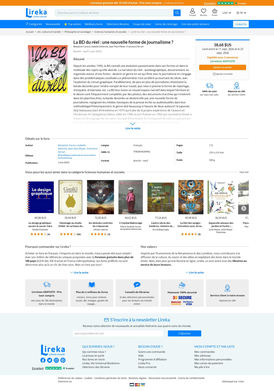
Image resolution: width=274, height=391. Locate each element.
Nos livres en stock (93, 359)
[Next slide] (243, 208)
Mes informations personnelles (213, 359)
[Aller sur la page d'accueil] (36, 12)
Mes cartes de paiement (208, 363)
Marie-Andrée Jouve (130, 226)
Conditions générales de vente (110, 378)
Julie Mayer (214, 229)
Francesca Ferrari (135, 46)
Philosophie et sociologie (78, 31)
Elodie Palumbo (40, 229)
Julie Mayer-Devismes (224, 230)
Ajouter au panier (222, 67)
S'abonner (184, 333)
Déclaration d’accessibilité (162, 378)
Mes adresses (202, 355)
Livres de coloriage (166, 24)
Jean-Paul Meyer (117, 46)
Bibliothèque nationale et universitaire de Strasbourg (77, 156)
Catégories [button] (35, 24)
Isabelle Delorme (99, 46)
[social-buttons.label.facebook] (43, 360)
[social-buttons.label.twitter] (49, 360)
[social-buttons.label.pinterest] (62, 360)
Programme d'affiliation (152, 359)
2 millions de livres (174, 2)
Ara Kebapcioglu (161, 229)
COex (241, 381)
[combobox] (114, 13)
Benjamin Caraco (81, 46)
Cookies (88, 378)
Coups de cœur (142, 24)
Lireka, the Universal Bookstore (101, 363)
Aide (141, 355)
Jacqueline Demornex (130, 229)
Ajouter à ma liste (224, 73)
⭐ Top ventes (72, 24)
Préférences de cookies (70, 378)
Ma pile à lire (201, 367)
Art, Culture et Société (49, 31)
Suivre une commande (151, 352)
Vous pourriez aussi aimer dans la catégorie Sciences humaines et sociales (75, 172)
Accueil (30, 31)
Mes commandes (204, 352)
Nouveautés (53, 24)
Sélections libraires (118, 24)
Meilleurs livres (94, 24)
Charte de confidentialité (191, 378)
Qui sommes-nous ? (94, 352)
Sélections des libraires (96, 367)
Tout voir (244, 172)
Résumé (78, 59)
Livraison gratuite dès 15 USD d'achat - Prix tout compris (126, 3)
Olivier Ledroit (100, 229)
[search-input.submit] (177, 13)
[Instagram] (56, 360)
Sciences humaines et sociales (111, 31)
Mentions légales (138, 378)
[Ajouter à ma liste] (51, 182)
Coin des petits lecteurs (195, 24)
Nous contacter (147, 367)
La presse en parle (93, 355)
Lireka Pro (241, 24)
